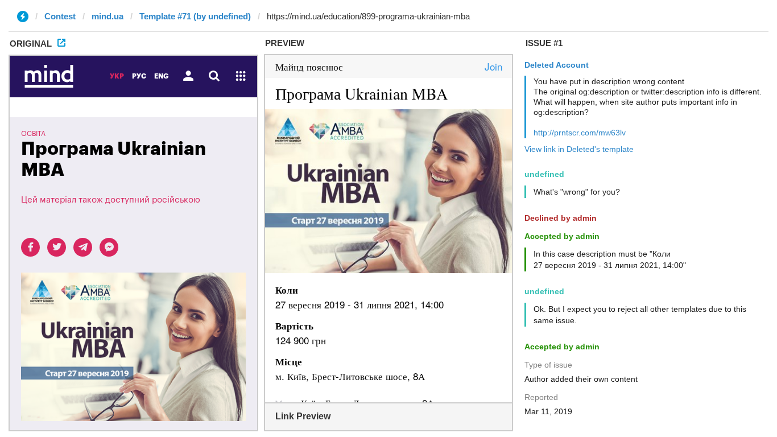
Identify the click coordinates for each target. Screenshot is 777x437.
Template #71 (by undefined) (195, 16)
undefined (544, 174)
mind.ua (107, 16)
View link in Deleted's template (579, 149)
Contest (60, 16)
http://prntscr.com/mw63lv (580, 132)
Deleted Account (556, 64)
